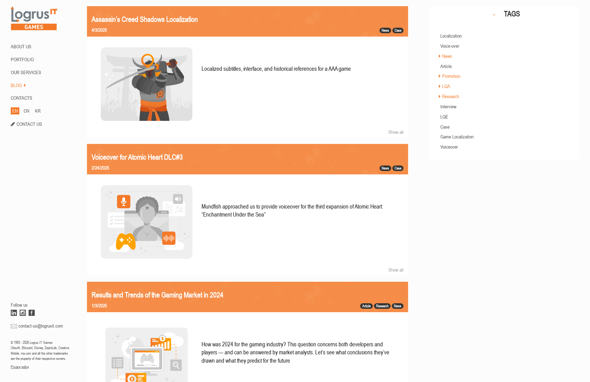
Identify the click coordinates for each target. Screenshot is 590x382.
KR (38, 110)
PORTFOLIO (22, 59)
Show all (395, 132)
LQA (446, 86)
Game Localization (457, 136)
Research (450, 96)
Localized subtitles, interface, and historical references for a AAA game (276, 69)
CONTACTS (21, 98)
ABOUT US (21, 46)
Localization (451, 35)
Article (446, 66)
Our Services (26, 72)
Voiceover (449, 146)
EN (15, 110)
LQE (444, 116)
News (447, 56)
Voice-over (449, 46)
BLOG (16, 85)
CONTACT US (29, 124)
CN (26, 110)
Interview (448, 106)
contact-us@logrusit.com (40, 325)
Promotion (451, 76)
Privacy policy (20, 367)
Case (445, 126)
